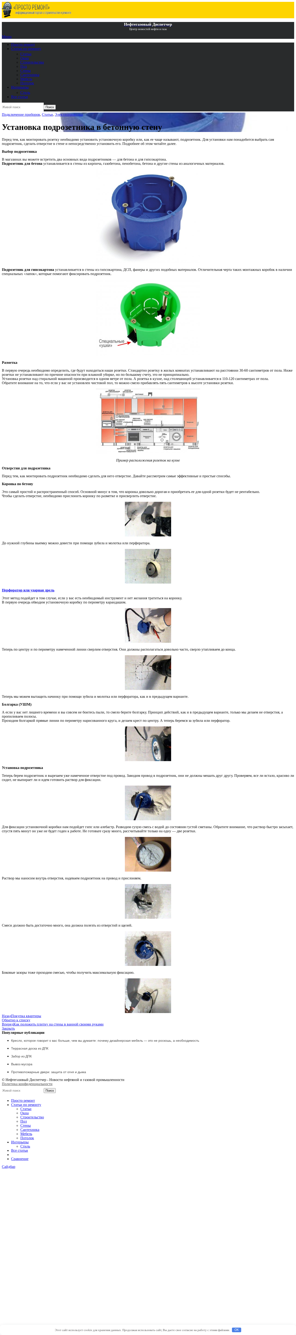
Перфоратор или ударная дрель (28, 590)
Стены (25, 71)
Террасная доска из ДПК (29, 1048)
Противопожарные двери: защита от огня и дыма (48, 1072)
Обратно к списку (16, 1020)
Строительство (32, 62)
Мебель (26, 79)
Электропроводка (69, 114)
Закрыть (8, 1028)
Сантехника (29, 75)
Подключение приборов (21, 114)
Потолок (27, 83)
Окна (24, 58)
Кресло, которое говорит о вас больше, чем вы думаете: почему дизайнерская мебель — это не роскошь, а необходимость (105, 1040)
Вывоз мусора (21, 1064)
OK (236, 1330)
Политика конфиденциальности (27, 1084)
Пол (23, 66)
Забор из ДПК (21, 1056)
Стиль (25, 93)
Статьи (25, 54)
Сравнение (19, 1159)
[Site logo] (36, 16)
